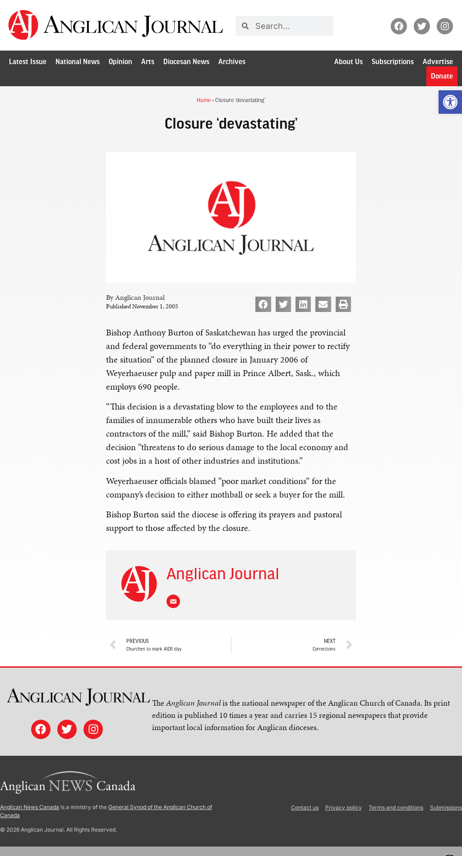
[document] (231, 428)
